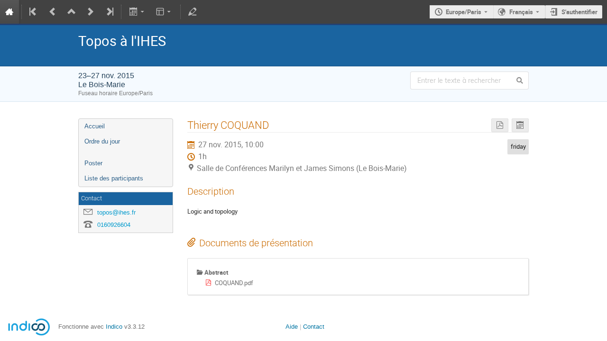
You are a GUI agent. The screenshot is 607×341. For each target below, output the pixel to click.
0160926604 (113, 225)
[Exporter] (137, 12)
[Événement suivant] (90, 12)
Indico (114, 327)
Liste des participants (113, 178)
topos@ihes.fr (116, 212)
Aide (291, 327)
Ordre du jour (102, 141)
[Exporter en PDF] (499, 125)
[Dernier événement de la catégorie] (109, 12)
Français (521, 12)
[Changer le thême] (164, 12)
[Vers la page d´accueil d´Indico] (9, 12)
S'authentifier (579, 12)
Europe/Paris (463, 12)
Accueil (94, 126)
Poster (93, 163)
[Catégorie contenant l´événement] (71, 12)
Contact (313, 327)
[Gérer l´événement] (192, 12)
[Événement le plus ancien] (33, 12)
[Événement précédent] (52, 12)
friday (518, 146)
